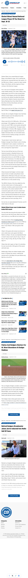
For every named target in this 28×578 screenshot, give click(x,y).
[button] (2, 3)
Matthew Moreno (4, 357)
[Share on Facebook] (9, 575)
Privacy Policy (18, 536)
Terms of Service (10, 536)
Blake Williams (4, 28)
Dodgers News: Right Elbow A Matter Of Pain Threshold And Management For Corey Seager (9, 330)
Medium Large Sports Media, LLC (13, 533)
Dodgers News (5, 13)
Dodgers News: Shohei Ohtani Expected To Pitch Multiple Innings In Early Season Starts (9, 313)
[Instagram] (26, 274)
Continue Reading (14, 414)
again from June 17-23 (17, 110)
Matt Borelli (3, 438)
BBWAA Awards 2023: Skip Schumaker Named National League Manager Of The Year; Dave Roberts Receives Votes (9, 304)
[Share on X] (12, 575)
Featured (13, 13)
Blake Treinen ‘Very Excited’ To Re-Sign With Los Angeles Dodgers (9, 321)
